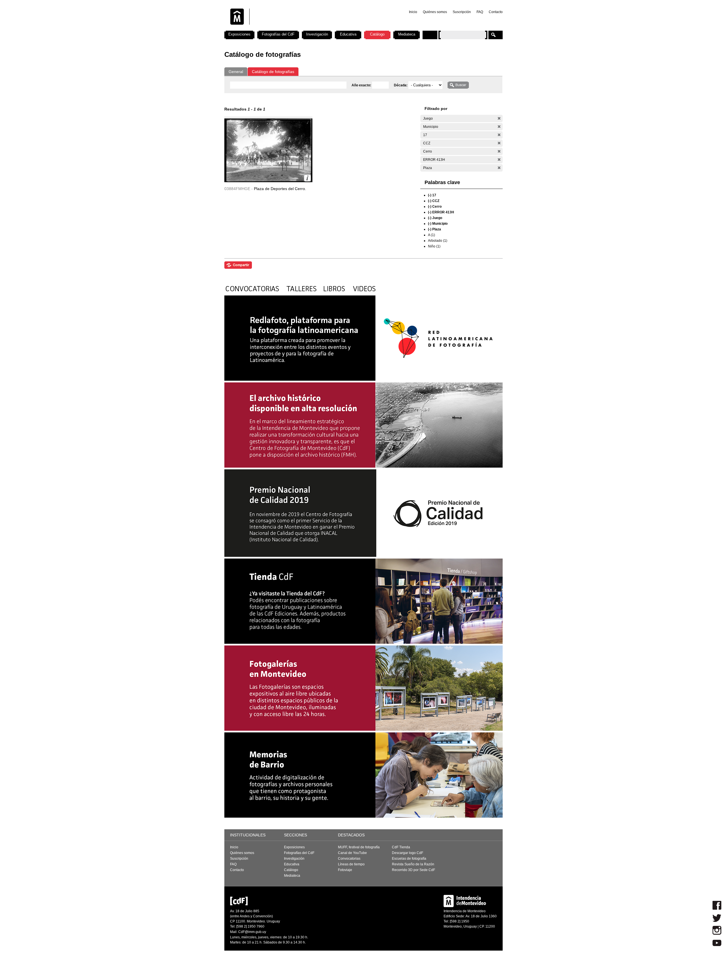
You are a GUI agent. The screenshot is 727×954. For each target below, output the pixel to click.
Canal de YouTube (352, 853)
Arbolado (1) (437, 241)
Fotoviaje (345, 870)
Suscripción (462, 12)
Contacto (496, 12)
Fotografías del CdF (278, 34)
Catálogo (377, 34)
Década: (401, 85)
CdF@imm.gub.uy (252, 932)
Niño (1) (434, 246)
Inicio (413, 12)
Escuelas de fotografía (409, 859)
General (236, 71)
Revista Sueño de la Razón (413, 864)
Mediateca (406, 34)
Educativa (348, 34)
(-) (499, 118)
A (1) (431, 235)
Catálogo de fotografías (273, 71)
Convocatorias (349, 859)
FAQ (480, 12)
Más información (307, 178)
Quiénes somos (435, 12)
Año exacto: (362, 85)
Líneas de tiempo (351, 864)
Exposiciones (239, 34)
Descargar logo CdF (407, 853)
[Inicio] (299, 28)
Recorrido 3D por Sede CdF (413, 870)
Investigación (317, 34)
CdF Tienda (401, 847)
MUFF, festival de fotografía (359, 847)
